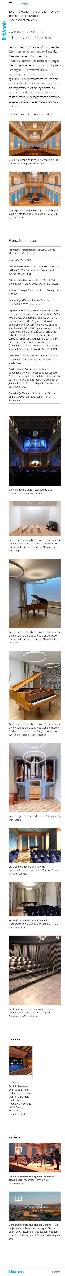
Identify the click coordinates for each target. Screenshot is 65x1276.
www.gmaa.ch (36, 304)
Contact (56, 1271)
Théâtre (13, 16)
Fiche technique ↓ (19, 114)
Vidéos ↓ (52, 114)
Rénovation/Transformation (32, 11)
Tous (11, 11)
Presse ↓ (38, 114)
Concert (54, 11)
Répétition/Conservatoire (23, 20)
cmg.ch (36, 253)
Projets (24, 4)
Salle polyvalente (29, 16)
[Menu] (11, 3)
